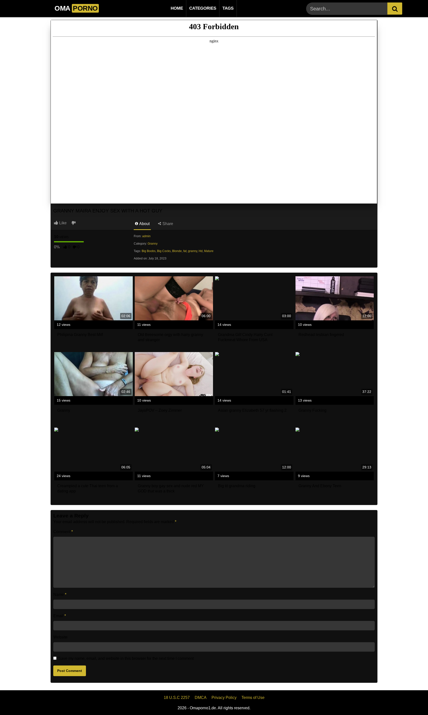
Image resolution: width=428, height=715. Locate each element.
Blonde (177, 251)
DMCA (201, 697)
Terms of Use (253, 697)
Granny (153, 243)
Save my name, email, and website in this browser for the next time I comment (126, 658)
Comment (63, 532)
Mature (209, 251)
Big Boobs (149, 251)
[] (394, 8)
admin (146, 236)
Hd (201, 251)
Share (167, 224)
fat (185, 251)
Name (59, 594)
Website (60, 637)
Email (59, 616)
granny (192, 251)
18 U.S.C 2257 (177, 697)
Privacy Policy (224, 697)
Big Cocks (164, 251)
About (144, 224)
